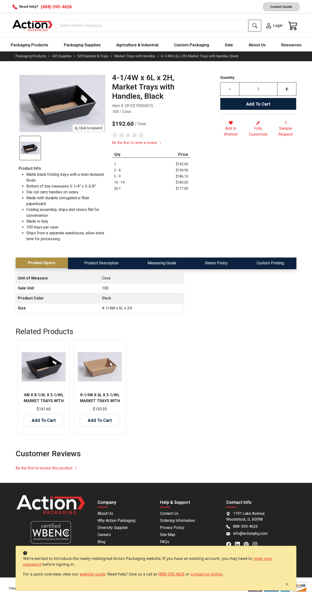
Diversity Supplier (113, 527)
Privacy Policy (172, 527)
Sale (229, 44)
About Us (257, 44)
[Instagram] (257, 544)
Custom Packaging (191, 44)
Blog (101, 541)
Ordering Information (177, 520)
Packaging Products (29, 44)
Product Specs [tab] (41, 262)
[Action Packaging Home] (51, 508)
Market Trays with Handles (134, 56)
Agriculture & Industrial (137, 44)
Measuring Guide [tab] (161, 263)
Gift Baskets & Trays (93, 56)
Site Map (167, 534)
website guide (92, 574)
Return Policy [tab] (216, 263)
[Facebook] (230, 544)
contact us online (206, 574)
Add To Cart (258, 104)
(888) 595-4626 (171, 574)
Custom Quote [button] (281, 7)
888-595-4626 (245, 526)
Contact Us (169, 513)
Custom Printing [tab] (270, 263)
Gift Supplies (62, 56)
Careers (104, 534)
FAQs (164, 541)
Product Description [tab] (101, 263)
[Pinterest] (248, 544)
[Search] (254, 25)
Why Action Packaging (116, 520)
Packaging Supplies (82, 44)
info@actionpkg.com (250, 533)
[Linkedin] (239, 544)
